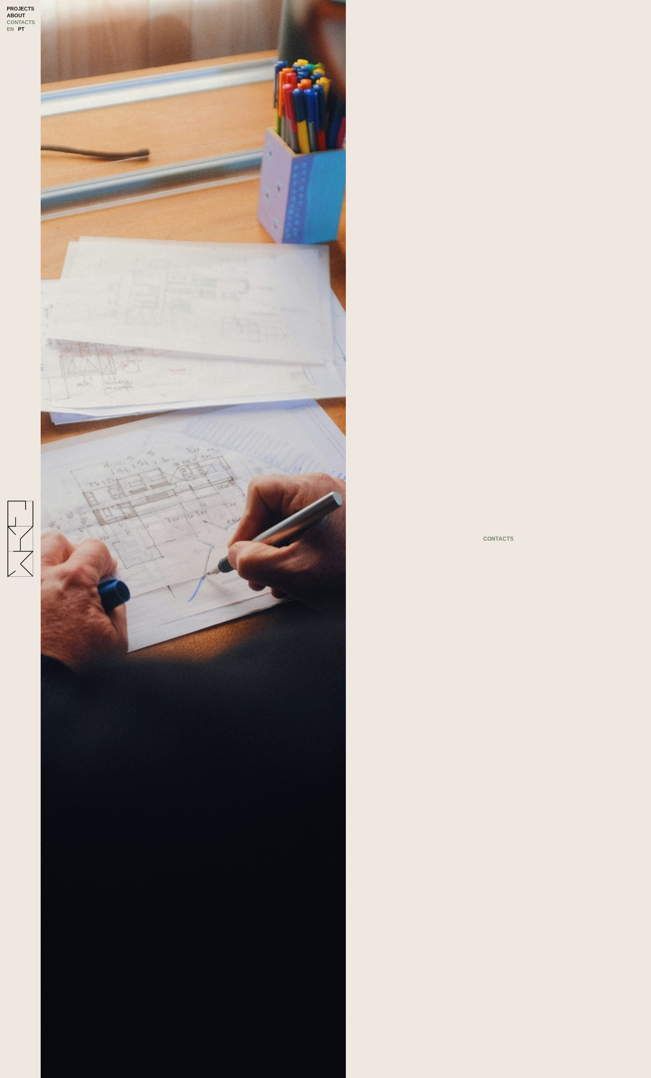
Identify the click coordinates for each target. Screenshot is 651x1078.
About (16, 15)
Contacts (21, 22)
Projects (20, 9)
